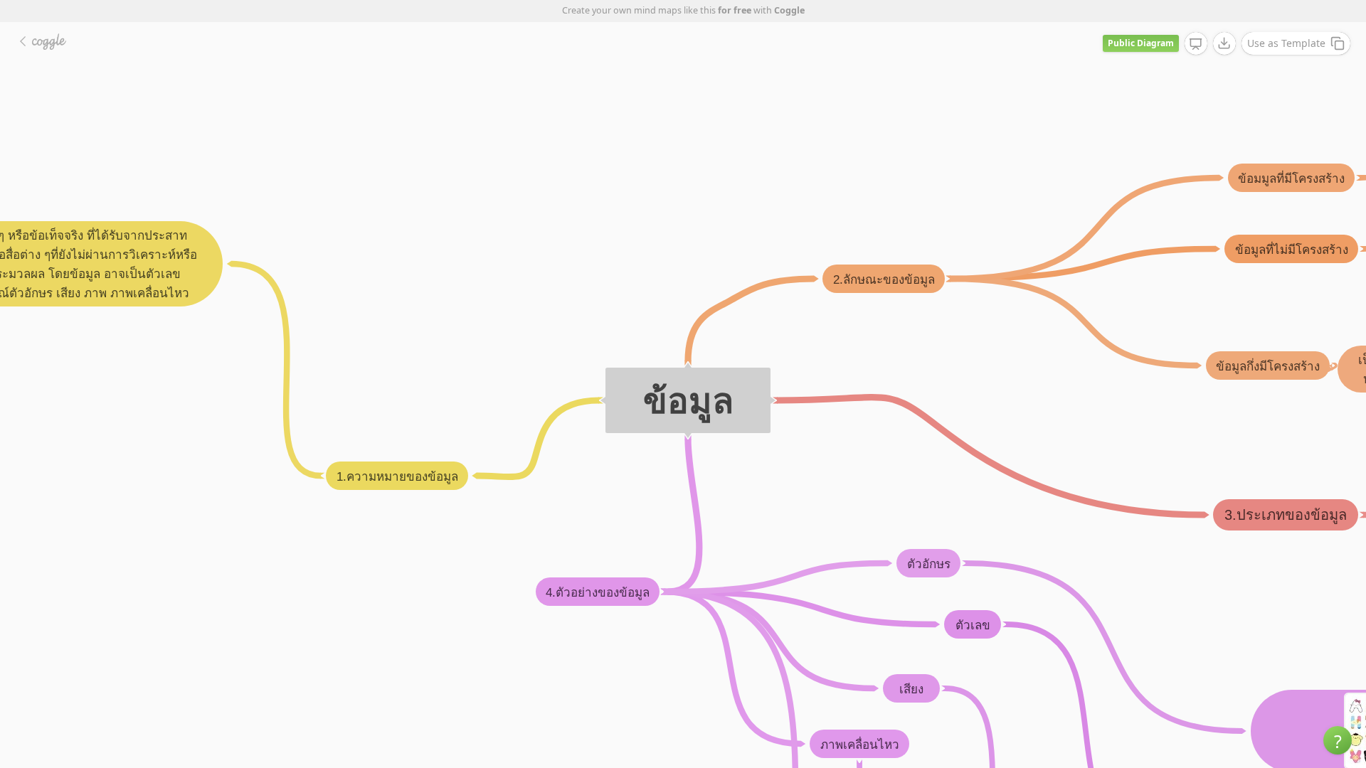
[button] (1337, 740)
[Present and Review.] (1196, 44)
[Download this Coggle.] (1224, 43)
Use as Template (1286, 43)
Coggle (789, 10)
